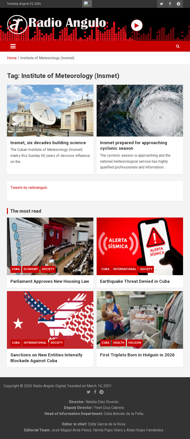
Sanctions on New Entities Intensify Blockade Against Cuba (46, 357)
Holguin (134, 342)
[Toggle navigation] (13, 46)
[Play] (137, 25)
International (124, 269)
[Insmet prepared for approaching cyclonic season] (139, 110)
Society (48, 269)
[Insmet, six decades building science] (50, 110)
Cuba (16, 269)
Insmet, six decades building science (48, 142)
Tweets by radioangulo (28, 187)
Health (118, 342)
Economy (31, 269)
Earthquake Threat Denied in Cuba (135, 281)
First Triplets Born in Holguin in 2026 (137, 355)
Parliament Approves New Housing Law (49, 281)
